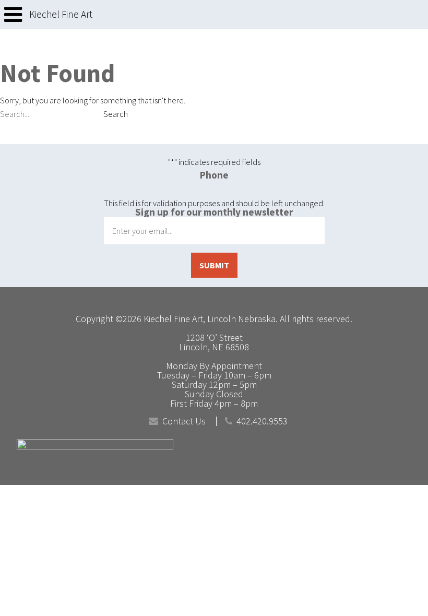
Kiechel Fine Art (60, 14)
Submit (214, 265)
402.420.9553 (262, 421)
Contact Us (184, 421)
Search (115, 114)
